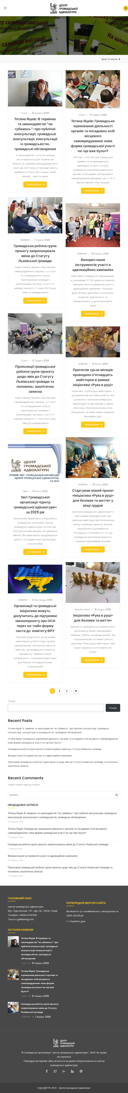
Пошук (11, 700)
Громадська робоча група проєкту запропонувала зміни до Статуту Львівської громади (35, 253)
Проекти (79, 609)
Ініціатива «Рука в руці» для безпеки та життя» (93, 618)
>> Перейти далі (75, 921)
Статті (24, 113)
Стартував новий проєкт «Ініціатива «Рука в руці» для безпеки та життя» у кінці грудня (93, 498)
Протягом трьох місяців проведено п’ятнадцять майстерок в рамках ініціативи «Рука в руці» (93, 377)
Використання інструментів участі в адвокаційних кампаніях (92, 264)
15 (76, 691)
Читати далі (34, 184)
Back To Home (109, 59)
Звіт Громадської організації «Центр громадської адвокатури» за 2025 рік (35, 505)
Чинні (87, 609)
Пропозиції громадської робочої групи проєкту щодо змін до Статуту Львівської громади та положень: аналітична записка (35, 379)
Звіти (25, 491)
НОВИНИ (25, 239)
